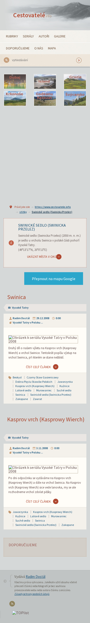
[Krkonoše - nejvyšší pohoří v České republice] (15, 98)
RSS (13, 604)
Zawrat (37, 399)
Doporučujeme (18, 48)
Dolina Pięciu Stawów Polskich (33, 381)
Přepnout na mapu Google (53, 278)
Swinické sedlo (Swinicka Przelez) (52, 212)
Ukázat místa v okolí (43, 256)
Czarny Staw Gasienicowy (43, 377)
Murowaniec (44, 390)
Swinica (16, 297)
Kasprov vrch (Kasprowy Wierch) (34, 386)
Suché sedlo (64, 390)
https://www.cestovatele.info (53, 207)
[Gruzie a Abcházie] (75, 81)
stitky (23, 212)
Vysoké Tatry (20, 307)
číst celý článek (38, 367)
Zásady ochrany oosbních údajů (31, 594)
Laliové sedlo (23, 390)
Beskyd (17, 377)
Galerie (60, 36)
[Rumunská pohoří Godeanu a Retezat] (45, 98)
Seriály (28, 36)
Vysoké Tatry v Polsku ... (28, 322)
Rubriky (12, 36)
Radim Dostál (21, 318)
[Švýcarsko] (75, 98)
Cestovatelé (32, 15)
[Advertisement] (45, 155)
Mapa (52, 48)
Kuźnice (64, 386)
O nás (38, 48)
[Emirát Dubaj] (15, 81)
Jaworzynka (65, 381)
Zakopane (21, 399)
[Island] (45, 81)
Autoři (44, 36)
